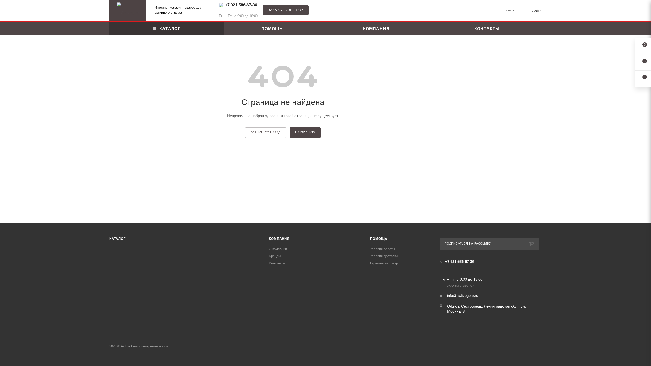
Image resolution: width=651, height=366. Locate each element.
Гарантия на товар (384, 263)
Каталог (117, 239)
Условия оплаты (382, 249)
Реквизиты (277, 263)
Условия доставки (384, 256)
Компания (279, 239)
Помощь (378, 239)
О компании (278, 249)
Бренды (275, 256)
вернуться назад (265, 132)
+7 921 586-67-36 (241, 5)
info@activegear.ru (462, 295)
